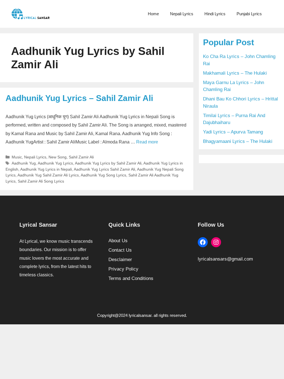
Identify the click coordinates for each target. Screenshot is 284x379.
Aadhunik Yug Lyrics (55, 163)
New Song (58, 157)
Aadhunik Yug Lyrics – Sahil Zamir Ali (79, 98)
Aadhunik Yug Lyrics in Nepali (46, 169)
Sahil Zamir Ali (81, 157)
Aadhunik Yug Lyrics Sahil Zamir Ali (104, 169)
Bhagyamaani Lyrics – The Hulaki (237, 141)
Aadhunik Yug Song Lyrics (103, 175)
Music (17, 157)
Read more (147, 142)
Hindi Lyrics (214, 13)
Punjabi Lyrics (249, 13)
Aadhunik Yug (24, 163)
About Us (118, 240)
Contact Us (120, 250)
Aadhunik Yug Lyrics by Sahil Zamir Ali (108, 163)
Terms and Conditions (130, 278)
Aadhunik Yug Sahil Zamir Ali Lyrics (48, 175)
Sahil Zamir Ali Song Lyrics (41, 181)
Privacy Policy (123, 269)
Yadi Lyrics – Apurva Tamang (233, 132)
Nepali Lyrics (181, 13)
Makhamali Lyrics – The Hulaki (235, 73)
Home (153, 13)
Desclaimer (120, 259)
